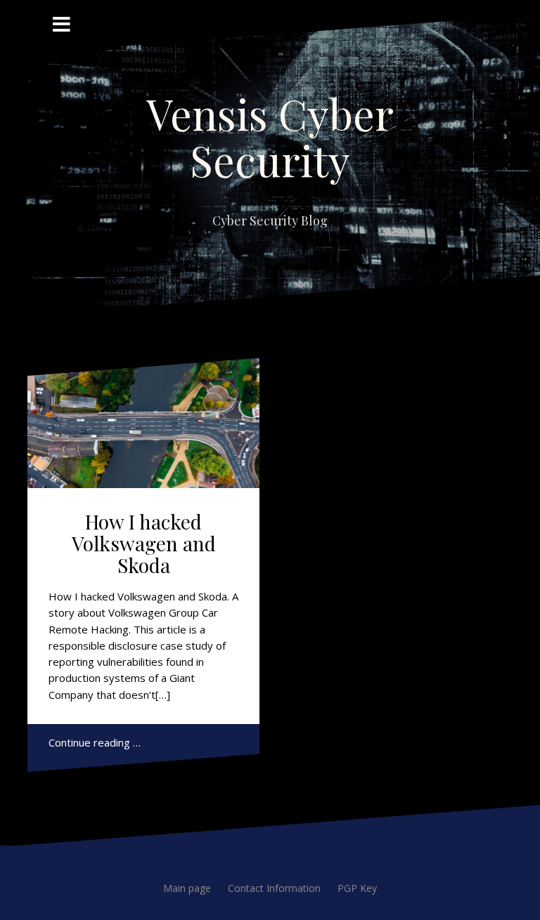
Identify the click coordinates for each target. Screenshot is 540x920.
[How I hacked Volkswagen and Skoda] (143, 423)
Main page (187, 888)
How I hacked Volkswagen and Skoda (144, 543)
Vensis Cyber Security (270, 136)
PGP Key (357, 888)
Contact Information (274, 888)
